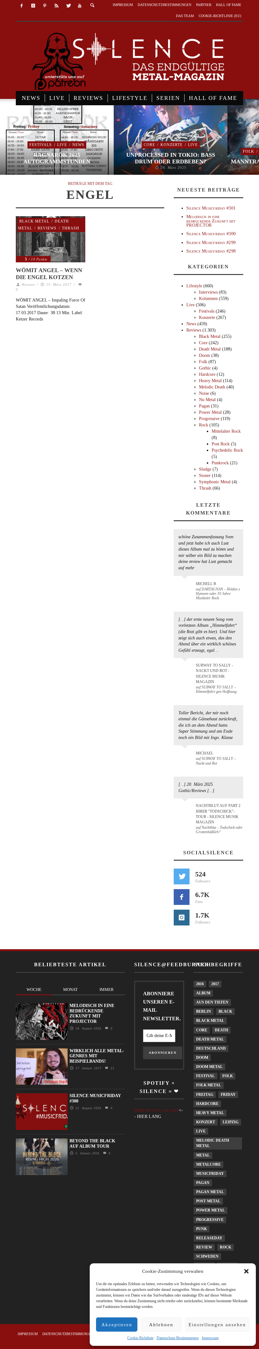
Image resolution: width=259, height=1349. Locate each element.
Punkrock (220, 463)
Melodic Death (212, 387)
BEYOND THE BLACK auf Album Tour (92, 1143)
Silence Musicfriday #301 (211, 208)
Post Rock (221, 444)
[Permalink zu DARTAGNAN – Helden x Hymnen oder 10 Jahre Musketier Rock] (185, 587)
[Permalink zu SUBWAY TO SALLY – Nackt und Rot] (185, 756)
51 (111, 1068)
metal (203, 1155)
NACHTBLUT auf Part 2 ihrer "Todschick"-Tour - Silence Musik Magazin (218, 813)
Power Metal (210, 412)
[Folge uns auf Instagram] (182, 917)
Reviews (47, 228)
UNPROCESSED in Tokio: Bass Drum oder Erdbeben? (170, 158)
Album (203, 993)
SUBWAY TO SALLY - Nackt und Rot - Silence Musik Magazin (214, 673)
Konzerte (171, 145)
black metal (210, 1020)
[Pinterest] (45, 6)
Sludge (205, 469)
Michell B (206, 584)
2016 (200, 984)
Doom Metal (209, 1067)
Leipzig (230, 1122)
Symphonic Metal (215, 481)
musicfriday (210, 1173)
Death (221, 1030)
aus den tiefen (212, 1002)
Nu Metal (207, 399)
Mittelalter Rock (226, 431)
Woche (34, 989)
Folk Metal (208, 1085)
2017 (215, 984)
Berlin (203, 1011)
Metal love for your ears (156, 1110)
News (78, 145)
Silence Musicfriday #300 (211, 233)
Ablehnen (161, 1324)
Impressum (210, 1338)
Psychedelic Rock (227, 450)
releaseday (209, 1238)
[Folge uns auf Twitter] (182, 876)
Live (62, 145)
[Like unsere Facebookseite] (182, 897)
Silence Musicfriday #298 (211, 251)
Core (149, 145)
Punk (201, 1229)
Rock (203, 425)
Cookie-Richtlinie (140, 1338)
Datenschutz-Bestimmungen (178, 1338)
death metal (210, 1039)
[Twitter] (68, 6)
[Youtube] (80, 6)
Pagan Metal (210, 1192)
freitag (204, 1094)
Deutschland (211, 1048)
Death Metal (210, 349)
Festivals (40, 145)
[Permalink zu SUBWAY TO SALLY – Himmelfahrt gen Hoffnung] (185, 669)
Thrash (70, 228)
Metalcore (208, 1164)
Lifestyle (194, 286)
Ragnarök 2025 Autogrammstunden (56, 158)
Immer (106, 989)
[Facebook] (21, 6)
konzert (205, 1122)
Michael (204, 753)
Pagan (204, 406)
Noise (204, 393)
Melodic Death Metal (212, 1143)
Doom (204, 355)
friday (228, 1094)
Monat (70, 989)
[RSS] (56, 6)
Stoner (205, 475)
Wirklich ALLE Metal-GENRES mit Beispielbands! (96, 1056)
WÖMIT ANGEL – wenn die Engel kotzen (49, 273)
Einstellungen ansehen (217, 1324)
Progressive (209, 418)
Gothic (205, 368)
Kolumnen (208, 298)
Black (225, 1011)
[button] (246, 1271)
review (204, 1247)
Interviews (208, 292)
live (201, 1131)
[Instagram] (33, 6)
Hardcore (207, 374)
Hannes (28, 284)
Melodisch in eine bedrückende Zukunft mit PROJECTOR (210, 221)
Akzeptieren (116, 1324)
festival (205, 1076)
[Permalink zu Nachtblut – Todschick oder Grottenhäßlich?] (185, 809)
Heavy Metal (210, 380)
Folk (248, 151)
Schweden (207, 1256)
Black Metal (34, 221)
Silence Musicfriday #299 (211, 242)
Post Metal (208, 1201)
